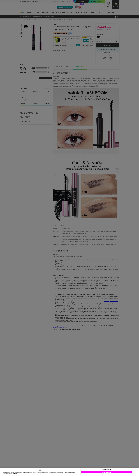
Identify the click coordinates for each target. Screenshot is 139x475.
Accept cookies (106, 472)
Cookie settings (106, 469)
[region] (69, 471)
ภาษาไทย (15, 473)
